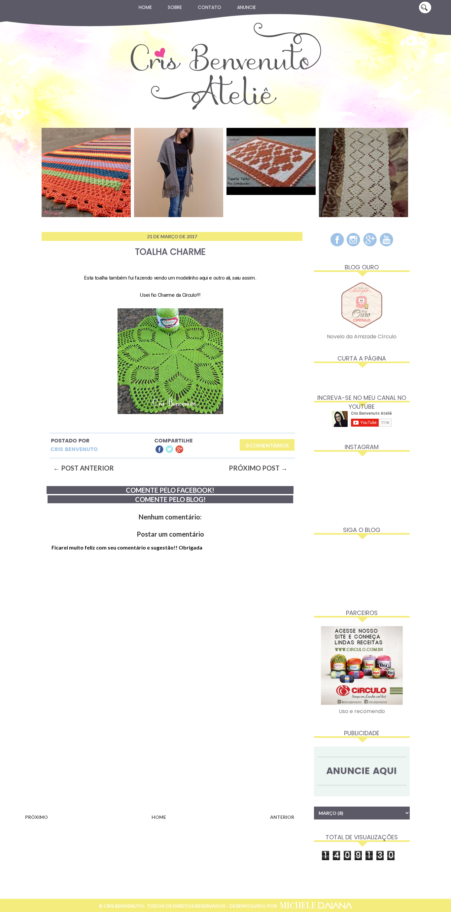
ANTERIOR (282, 817)
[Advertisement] (159, 758)
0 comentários (267, 445)
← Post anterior (83, 468)
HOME (159, 817)
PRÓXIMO (36, 817)
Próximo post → (258, 468)
